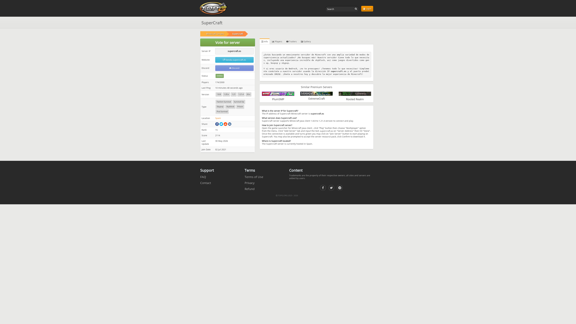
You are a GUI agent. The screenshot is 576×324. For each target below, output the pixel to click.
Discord (235, 68)
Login (368, 8)
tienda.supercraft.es (235, 59)
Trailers (292, 41)
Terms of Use (254, 177)
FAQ (203, 177)
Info (265, 41)
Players (278, 41)
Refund (250, 189)
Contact (205, 183)
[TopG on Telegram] (339, 187)
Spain (218, 118)
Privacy (250, 183)
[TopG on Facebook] (323, 187)
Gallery (307, 41)
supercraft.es (234, 51)
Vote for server (227, 42)
